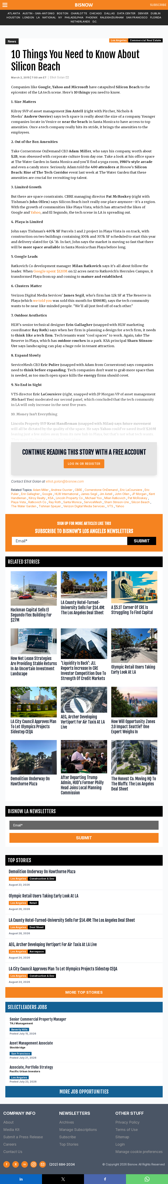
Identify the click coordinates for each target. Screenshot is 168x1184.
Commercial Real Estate (145, 40)
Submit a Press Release (23, 1137)
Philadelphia (74, 17)
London (28, 17)
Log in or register (84, 463)
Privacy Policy (127, 1122)
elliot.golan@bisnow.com (65, 481)
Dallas (109, 13)
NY (60, 17)
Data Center (126, 13)
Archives (66, 1122)
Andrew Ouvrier (61, 490)
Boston (62, 13)
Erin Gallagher (30, 494)
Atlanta (14, 13)
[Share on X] (63, 1179)
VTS (110, 506)
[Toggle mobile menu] (6, 5)
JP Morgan (139, 494)
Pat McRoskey (137, 498)
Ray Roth (55, 502)
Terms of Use (126, 1129)
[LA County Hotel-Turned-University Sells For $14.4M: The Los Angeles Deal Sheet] (84, 597)
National (49, 17)
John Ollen (122, 494)
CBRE (78, 490)
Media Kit (11, 1129)
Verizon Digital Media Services (84, 506)
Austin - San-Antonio (38, 13)
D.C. (95, 21)
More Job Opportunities (84, 1092)
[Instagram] (33, 1164)
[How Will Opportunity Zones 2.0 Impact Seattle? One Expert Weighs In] (134, 711)
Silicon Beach (140, 502)
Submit (142, 540)
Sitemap (122, 1137)
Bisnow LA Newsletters (32, 811)
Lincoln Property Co (69, 498)
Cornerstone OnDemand (101, 490)
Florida (155, 17)
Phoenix (92, 17)
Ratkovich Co (37, 502)
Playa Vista (18, 502)
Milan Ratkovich (114, 498)
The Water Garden (23, 506)
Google (47, 494)
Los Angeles (119, 40)
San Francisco (137, 17)
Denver (143, 13)
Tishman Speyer (50, 506)
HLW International (66, 494)
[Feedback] (42, 1164)
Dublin (155, 13)
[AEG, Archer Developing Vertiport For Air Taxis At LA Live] (84, 711)
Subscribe (158, 5)
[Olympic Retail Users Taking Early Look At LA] (134, 655)
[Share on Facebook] (105, 1179)
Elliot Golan (57, 77)
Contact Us (12, 1151)
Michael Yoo (93, 498)
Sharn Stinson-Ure (116, 502)
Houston (13, 17)
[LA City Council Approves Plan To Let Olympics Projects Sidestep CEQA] (34, 711)
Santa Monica (72, 502)
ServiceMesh (93, 502)
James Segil (89, 494)
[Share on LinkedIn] (21, 1179)
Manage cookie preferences (139, 1151)
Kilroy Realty (37, 498)
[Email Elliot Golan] (67, 77)
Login (120, 1144)
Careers (9, 1144)
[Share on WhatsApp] (147, 1179)
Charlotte (79, 13)
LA (38, 17)
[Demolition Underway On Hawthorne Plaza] (34, 768)
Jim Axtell (106, 494)
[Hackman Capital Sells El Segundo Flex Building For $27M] (34, 597)
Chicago (96, 13)
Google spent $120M (50, 271)
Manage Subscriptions (78, 1129)
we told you (42, 301)
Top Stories (68, 1144)
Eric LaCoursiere (131, 490)
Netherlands (80, 21)
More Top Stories (84, 992)
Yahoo (36, 212)
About (8, 1122)
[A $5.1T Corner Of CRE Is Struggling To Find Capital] (134, 597)
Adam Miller (41, 490)
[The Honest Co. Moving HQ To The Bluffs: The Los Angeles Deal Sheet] (134, 768)
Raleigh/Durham (112, 17)
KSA (50, 498)
